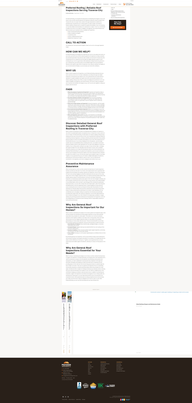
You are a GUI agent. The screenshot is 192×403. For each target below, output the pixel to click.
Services (89, 365)
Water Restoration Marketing (125, 397)
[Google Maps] (68, 397)
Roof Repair (103, 369)
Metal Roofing (103, 365)
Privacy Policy (64, 399)
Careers (89, 372)
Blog (89, 371)
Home (94, 4)
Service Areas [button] (113, 4)
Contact (132, 0)
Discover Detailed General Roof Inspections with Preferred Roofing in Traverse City (118, 12)
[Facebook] (63, 397)
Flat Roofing (103, 366)
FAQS (112, 9)
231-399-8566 (130, 4)
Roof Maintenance (119, 368)
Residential (98, 4)
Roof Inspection (103, 368)
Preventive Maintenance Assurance (116, 15)
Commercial (105, 4)
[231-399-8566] (124, 4)
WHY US (113, 7)
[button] (70, 1)
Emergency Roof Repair (105, 371)
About (120, 4)
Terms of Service (72, 399)
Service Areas (90, 366)
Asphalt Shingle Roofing (105, 363)
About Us (89, 368)
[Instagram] (66, 397)
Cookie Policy (78, 399)
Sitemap (83, 399)
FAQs (89, 369)
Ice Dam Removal (104, 372)
